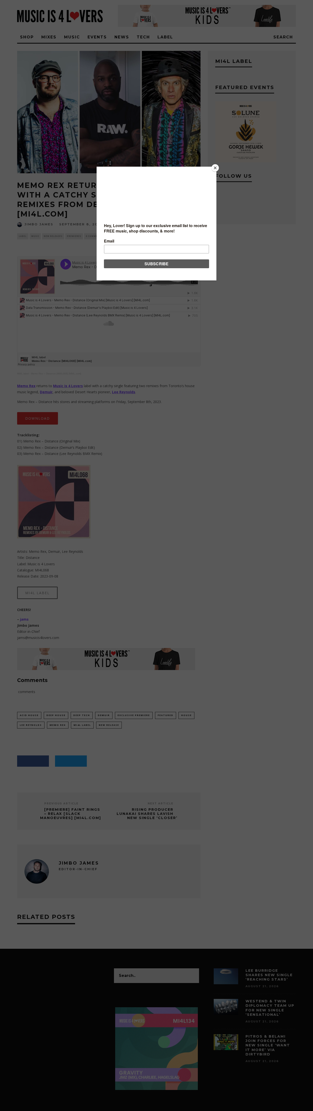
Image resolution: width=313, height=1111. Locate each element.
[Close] (215, 168)
